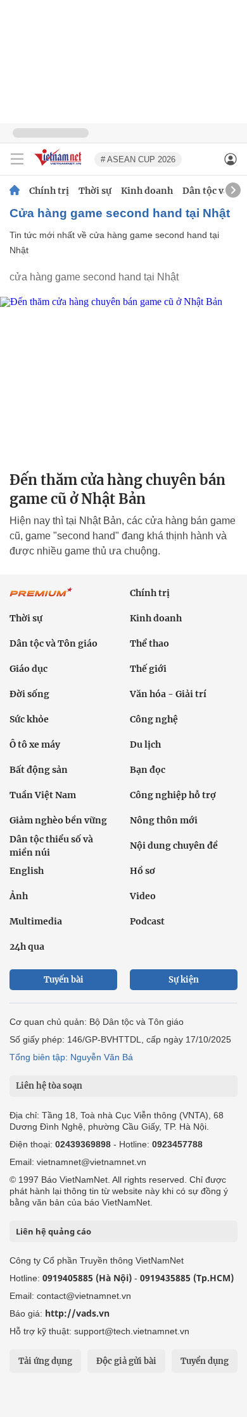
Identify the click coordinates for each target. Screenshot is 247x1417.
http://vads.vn (77, 1313)
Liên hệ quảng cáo (53, 1231)
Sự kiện (183, 979)
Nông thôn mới (164, 820)
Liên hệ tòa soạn (49, 1085)
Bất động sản (39, 769)
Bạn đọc (147, 769)
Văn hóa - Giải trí (168, 694)
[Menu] (17, 159)
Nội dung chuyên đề (174, 845)
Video (143, 896)
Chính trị (49, 190)
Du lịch (145, 744)
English (27, 870)
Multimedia (36, 921)
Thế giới (148, 668)
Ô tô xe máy (35, 744)
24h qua (27, 946)
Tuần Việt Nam (43, 795)
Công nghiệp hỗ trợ (173, 795)
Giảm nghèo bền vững (58, 820)
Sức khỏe (29, 719)
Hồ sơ (142, 870)
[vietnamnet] (59, 166)
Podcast (147, 921)
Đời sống (29, 694)
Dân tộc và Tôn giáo (54, 643)
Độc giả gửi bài (126, 1361)
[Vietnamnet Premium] (41, 598)
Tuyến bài (64, 979)
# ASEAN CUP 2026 (138, 159)
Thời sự (95, 190)
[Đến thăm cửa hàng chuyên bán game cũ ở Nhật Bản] (123, 378)
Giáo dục (29, 668)
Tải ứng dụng (45, 1361)
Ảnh (19, 896)
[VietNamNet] (15, 190)
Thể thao (149, 643)
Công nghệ (154, 719)
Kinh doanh (147, 190)
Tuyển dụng (204, 1361)
